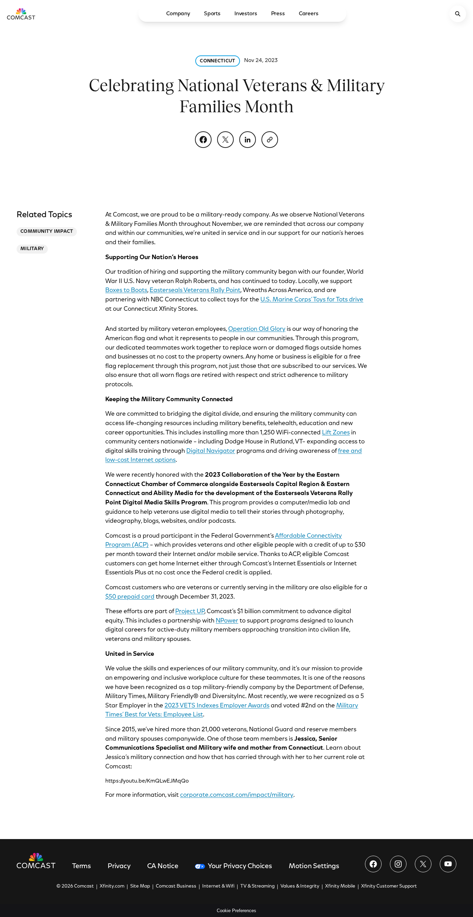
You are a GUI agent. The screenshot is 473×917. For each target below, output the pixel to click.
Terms (81, 866)
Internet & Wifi (218, 886)
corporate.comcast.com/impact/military (236, 795)
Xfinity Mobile (340, 886)
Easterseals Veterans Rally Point (195, 291)
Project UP (189, 612)
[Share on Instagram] (398, 864)
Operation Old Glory (256, 329)
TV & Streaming (257, 886)
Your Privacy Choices (240, 866)
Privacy (119, 866)
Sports (212, 14)
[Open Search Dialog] (457, 14)
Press (278, 14)
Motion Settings (314, 866)
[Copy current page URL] (269, 139)
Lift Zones (336, 433)
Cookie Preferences (236, 910)
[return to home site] (21, 13)
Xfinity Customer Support (389, 886)
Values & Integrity (299, 886)
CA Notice (162, 866)
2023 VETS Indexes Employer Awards (216, 706)
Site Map (140, 886)
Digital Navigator (210, 451)
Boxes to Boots (126, 291)
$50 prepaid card (129, 597)
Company (178, 14)
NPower (227, 621)
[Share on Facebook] (203, 139)
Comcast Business (176, 886)
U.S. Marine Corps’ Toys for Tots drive (311, 300)
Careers (309, 14)
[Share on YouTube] (448, 864)
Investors (245, 14)
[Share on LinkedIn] (247, 139)
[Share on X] (225, 139)
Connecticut (217, 61)
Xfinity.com (112, 886)
